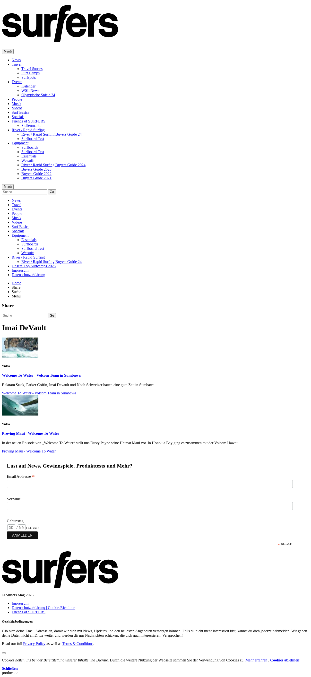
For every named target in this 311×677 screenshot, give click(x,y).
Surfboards (29, 147)
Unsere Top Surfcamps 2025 (34, 266)
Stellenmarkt (31, 125)
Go (52, 192)
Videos (17, 108)
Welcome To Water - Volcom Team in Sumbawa (41, 375)
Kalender (28, 86)
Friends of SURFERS (28, 121)
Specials (18, 117)
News (16, 60)
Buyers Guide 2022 (36, 174)
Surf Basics (20, 112)
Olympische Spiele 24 (38, 95)
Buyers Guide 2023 (36, 169)
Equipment (20, 143)
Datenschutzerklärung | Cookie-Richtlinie (43, 608)
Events (17, 82)
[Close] (4, 653)
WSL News (30, 90)
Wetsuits (27, 160)
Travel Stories (32, 69)
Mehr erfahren (256, 660)
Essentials (28, 156)
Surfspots (28, 77)
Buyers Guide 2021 (36, 178)
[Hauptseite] (60, 39)
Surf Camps (30, 73)
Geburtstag (15, 521)
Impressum (20, 270)
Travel (16, 64)
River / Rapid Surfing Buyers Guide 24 (51, 134)
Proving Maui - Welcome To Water (30, 433)
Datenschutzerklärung (28, 275)
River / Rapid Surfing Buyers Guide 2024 (53, 165)
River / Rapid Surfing (28, 130)
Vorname (14, 499)
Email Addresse (21, 476)
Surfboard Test (32, 139)
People (17, 99)
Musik (16, 104)
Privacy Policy (34, 644)
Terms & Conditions (77, 644)
